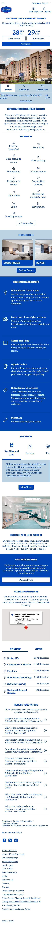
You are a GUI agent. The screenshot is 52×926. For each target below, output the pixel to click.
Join (41, 11)
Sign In (48, 11)
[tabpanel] (26, 98)
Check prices (32, 44)
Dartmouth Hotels (10, 823)
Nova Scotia (27, 821)
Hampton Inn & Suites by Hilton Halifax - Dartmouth (25, 826)
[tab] (8, 88)
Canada (16, 821)
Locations (6, 821)
